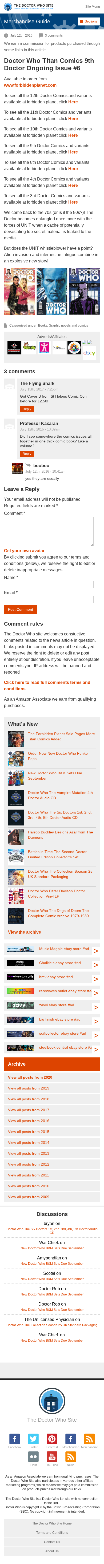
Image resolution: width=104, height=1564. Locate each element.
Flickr (33, 1464)
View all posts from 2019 (28, 1088)
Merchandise (70, 1447)
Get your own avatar (24, 550)
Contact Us (52, 1542)
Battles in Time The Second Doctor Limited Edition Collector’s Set (57, 854)
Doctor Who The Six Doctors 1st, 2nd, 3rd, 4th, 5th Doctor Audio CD (60, 815)
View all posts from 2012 (28, 1164)
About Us (52, 1551)
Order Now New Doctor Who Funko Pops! (58, 756)
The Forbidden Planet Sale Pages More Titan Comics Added (61, 736)
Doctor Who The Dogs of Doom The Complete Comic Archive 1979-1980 (58, 913)
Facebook (14, 1447)
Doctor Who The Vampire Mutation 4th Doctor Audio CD (60, 795)
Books (42, 325)
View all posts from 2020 (30, 1077)
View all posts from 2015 (28, 1132)
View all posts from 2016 (28, 1121)
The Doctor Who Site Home (52, 1523)
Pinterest (52, 1447)
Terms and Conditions (52, 1533)
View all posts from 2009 (28, 1197)
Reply (27, 409)
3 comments (54, 35)
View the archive (24, 932)
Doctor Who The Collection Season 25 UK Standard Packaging (60, 874)
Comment (14, 513)
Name (11, 577)
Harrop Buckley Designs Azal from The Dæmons (60, 835)
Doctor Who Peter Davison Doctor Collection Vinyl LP (56, 893)
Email (11, 592)
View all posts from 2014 (28, 1142)
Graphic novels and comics (68, 325)
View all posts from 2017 (28, 1110)
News (70, 1464)
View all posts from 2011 (28, 1175)
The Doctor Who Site (52, 1420)
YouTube (52, 1464)
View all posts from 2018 (28, 1099)
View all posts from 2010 (28, 1186)
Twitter (33, 1447)
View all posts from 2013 (28, 1153)
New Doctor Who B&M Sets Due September (55, 775)
